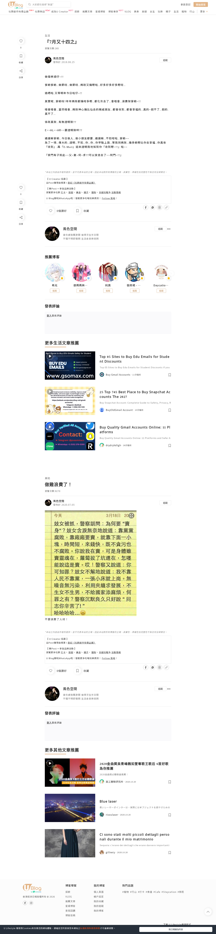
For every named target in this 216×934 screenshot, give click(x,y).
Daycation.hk (161, 285)
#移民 (181, 892)
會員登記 (186, 4)
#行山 (133, 892)
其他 (47, 478)
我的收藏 (99, 901)
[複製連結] (20, 250)
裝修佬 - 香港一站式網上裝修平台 (135, 285)
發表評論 (54, 315)
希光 (54, 285)
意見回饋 (70, 910)
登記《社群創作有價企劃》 (82, 182)
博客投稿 (70, 915)
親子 (168, 11)
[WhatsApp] (20, 233)
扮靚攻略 (103, 192)
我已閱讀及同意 (176, 929)
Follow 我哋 (108, 198)
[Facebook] (20, 225)
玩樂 (160, 11)
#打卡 (141, 892)
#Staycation (168, 892)
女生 (152, 11)
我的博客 (99, 910)
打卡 (63, 192)
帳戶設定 (99, 896)
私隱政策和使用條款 (90, 928)
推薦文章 (87, 11)
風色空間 (58, 58)
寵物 (184, 11)
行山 (192, 11)
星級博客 (100, 11)
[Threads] (20, 241)
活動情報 (116, 192)
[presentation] (45, 273)
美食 (136, 11)
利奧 (108, 285)
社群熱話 (40, 11)
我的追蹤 (99, 906)
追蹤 (165, 60)
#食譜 (149, 892)
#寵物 (125, 892)
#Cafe (156, 892)
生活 (176, 11)
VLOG (128, 11)
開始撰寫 (201, 4)
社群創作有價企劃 (19, 11)
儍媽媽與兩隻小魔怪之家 (81, 285)
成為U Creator (59, 11)
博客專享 (113, 11)
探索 (76, 11)
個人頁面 (99, 892)
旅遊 (144, 11)
